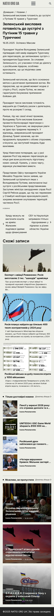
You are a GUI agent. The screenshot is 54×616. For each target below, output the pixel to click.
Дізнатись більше (42, 397)
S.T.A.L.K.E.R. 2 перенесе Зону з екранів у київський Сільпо (26, 595)
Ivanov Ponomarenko (28, 412)
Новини (6, 208)
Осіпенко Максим (25, 42)
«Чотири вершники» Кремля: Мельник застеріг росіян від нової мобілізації (35, 462)
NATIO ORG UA (11, 3)
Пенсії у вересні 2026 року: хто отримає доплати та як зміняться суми (35, 408)
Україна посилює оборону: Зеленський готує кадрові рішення (22, 511)
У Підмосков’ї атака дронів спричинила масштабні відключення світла (22, 552)
